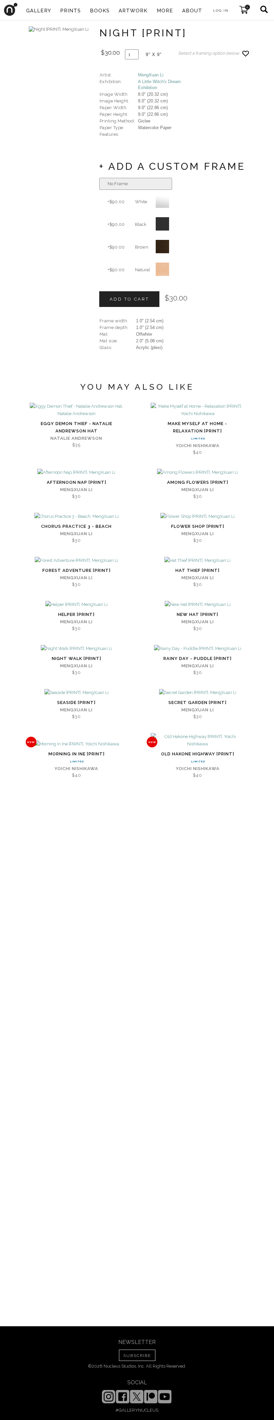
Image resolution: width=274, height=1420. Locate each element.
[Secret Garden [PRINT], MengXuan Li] (197, 692)
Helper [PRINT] (76, 614)
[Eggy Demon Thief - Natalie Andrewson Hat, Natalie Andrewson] (76, 410)
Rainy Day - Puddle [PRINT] (197, 658)
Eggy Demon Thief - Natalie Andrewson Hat (76, 427)
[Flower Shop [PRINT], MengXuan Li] (197, 516)
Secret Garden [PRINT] (197, 702)
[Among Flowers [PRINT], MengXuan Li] (197, 472)
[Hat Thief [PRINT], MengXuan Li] (197, 560)
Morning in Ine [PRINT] (76, 753)
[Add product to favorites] (246, 53)
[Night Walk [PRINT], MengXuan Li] (76, 648)
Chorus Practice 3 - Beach (76, 526)
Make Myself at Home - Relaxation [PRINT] (197, 427)
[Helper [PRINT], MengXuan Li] (76, 604)
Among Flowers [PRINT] (197, 482)
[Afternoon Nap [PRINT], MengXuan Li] (76, 472)
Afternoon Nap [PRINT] (76, 482)
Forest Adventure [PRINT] (76, 570)
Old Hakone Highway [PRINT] (197, 753)
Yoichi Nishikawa (198, 445)
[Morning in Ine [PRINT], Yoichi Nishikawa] (76, 744)
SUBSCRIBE (137, 1355)
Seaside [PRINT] (76, 702)
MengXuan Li (150, 74)
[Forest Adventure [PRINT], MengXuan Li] (76, 560)
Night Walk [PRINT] (76, 658)
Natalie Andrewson (76, 438)
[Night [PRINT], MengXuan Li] (59, 29)
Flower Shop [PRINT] (197, 526)
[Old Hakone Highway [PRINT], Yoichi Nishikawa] (197, 740)
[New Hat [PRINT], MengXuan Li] (198, 604)
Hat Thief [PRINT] (197, 570)
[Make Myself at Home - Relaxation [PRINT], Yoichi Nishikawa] (197, 410)
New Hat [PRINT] (197, 614)
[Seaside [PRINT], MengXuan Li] (76, 692)
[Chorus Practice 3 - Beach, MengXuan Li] (76, 516)
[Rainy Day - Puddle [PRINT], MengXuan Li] (197, 648)
